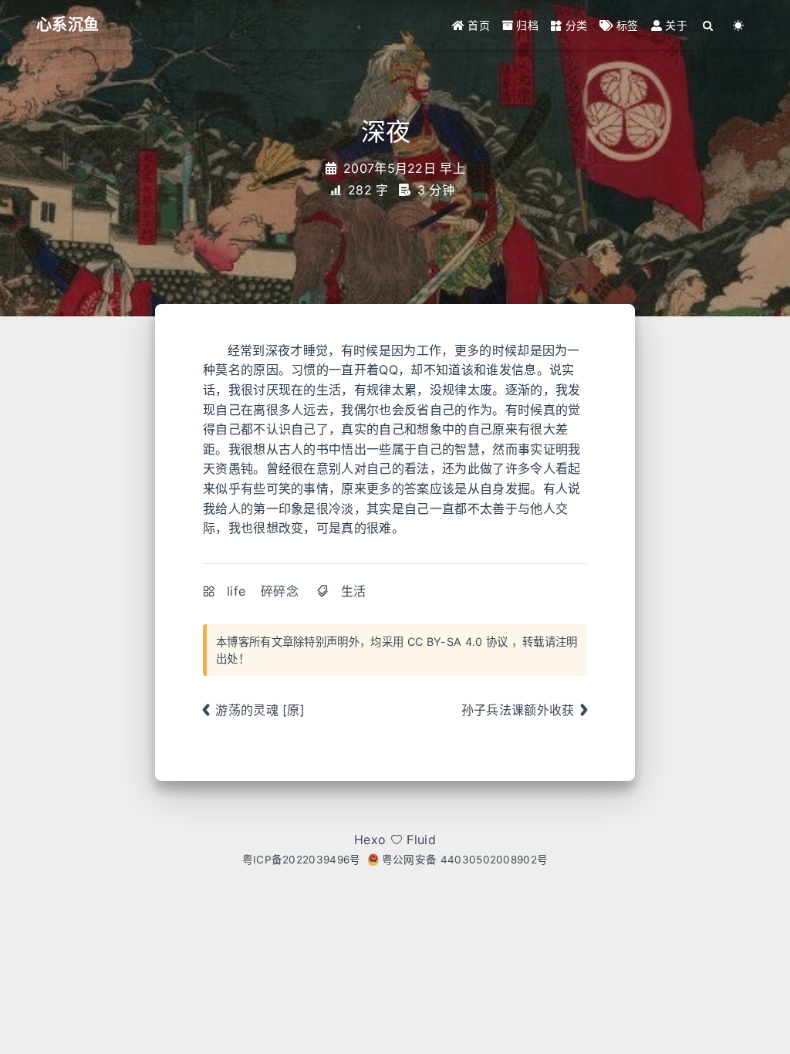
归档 (525, 25)
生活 (353, 591)
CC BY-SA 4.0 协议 (457, 641)
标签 (626, 25)
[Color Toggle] (739, 25)
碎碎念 (280, 591)
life (236, 591)
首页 (477, 25)
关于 (674, 25)
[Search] (709, 25)
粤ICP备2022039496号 (301, 859)
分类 (574, 25)
